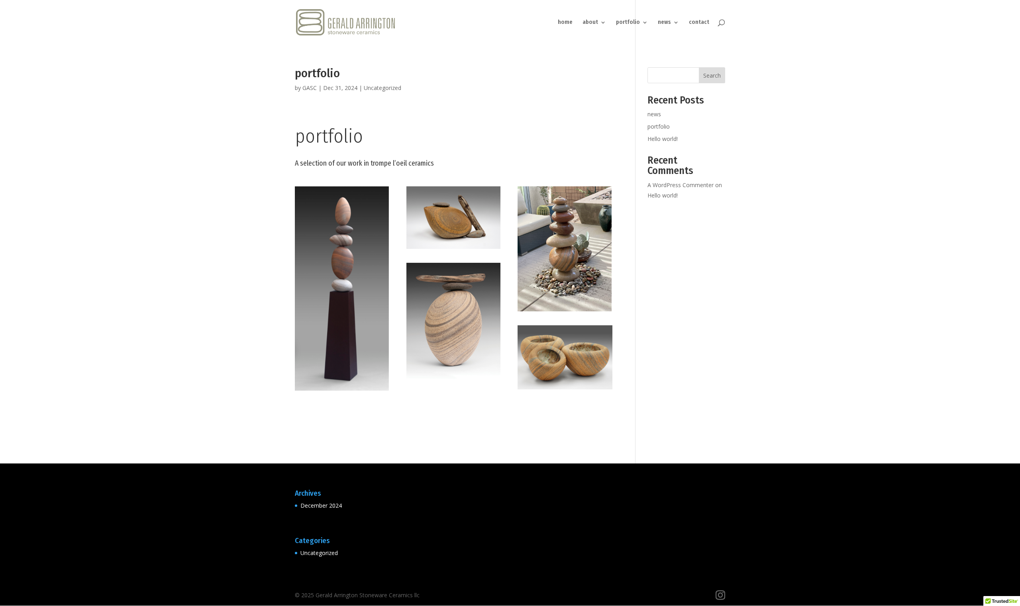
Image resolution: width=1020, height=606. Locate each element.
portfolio (628, 22)
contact (699, 22)
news (664, 22)
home (565, 22)
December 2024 (321, 505)
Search (712, 75)
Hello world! (662, 139)
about (590, 22)
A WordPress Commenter (680, 185)
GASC (309, 88)
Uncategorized (382, 88)
